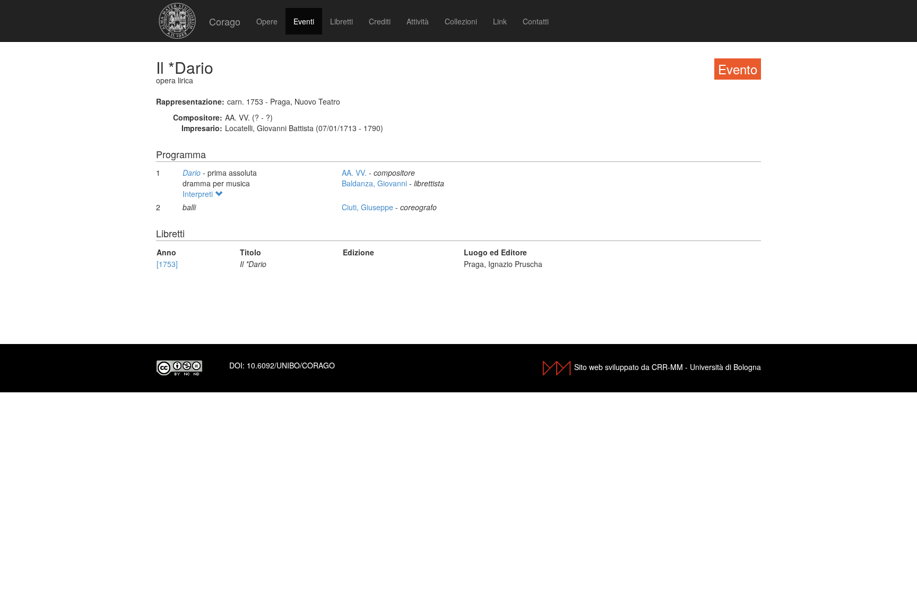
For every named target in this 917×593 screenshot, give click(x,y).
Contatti (536, 21)
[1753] (167, 264)
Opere (267, 21)
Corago (224, 21)
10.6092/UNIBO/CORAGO (291, 365)
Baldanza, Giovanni (375, 183)
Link (500, 21)
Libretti (341, 21)
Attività (417, 21)
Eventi (303, 21)
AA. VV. (355, 172)
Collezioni (461, 21)
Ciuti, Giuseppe (368, 207)
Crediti (380, 21)
